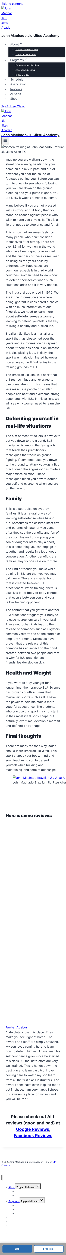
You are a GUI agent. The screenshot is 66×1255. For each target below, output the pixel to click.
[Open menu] (5, 141)
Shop (13, 98)
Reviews (16, 89)
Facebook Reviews (33, 1135)
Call (17, 1248)
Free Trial (48, 1248)
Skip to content (12, 3)
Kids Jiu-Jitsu (22, 75)
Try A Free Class (13, 106)
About (11, 1187)
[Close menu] (2, 1178)
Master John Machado (26, 49)
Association (18, 84)
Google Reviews (32, 1129)
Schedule (16, 79)
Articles (15, 94)
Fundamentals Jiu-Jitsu (27, 65)
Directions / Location (25, 54)
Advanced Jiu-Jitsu (25, 70)
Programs (14, 1201)
